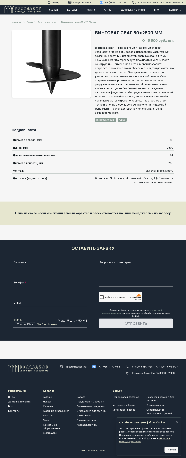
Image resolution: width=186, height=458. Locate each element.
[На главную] (23, 9)
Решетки (48, 415)
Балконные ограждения (90, 406)
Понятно (171, 449)
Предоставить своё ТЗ (90, 401)
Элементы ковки (86, 420)
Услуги (91, 9)
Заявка (55, 2)
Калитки (48, 406)
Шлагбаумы (50, 432)
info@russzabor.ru (83, 2)
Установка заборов (124, 405)
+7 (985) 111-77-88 (115, 2)
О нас (107, 9)
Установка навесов (124, 409)
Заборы (47, 397)
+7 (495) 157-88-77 (172, 2)
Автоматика (84, 415)
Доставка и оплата (133, 9)
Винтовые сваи (46, 22)
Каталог (72, 9)
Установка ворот (156, 405)
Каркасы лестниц (87, 424)
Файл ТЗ (18, 320)
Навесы (47, 401)
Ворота (81, 397)
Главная (53, 9)
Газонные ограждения (56, 410)
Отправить (136, 323)
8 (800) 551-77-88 (147, 2)
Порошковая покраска (126, 397)
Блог (157, 9)
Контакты (175, 9)
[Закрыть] (176, 421)
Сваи (29, 22)
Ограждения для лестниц (91, 410)
